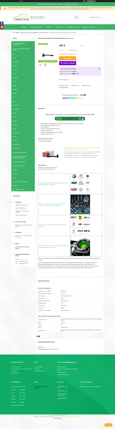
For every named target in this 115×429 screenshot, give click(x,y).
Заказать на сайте (71, 4)
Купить (69, 58)
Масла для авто (15, 373)
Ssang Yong (16, 132)
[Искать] (76, 17)
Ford (14, 73)
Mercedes (15, 105)
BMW (14, 58)
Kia (13, 97)
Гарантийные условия (63, 374)
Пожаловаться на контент (60, 416)
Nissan (15, 113)
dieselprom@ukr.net (24, 259)
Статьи (15, 173)
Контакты (59, 27)
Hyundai (15, 89)
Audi (14, 54)
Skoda (14, 129)
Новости (15, 169)
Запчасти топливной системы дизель (21, 49)
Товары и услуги (36, 27)
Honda (14, 85)
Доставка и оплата (73, 27)
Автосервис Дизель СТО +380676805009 (19, 44)
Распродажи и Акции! (19, 162)
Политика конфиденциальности (74, 416)
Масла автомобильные (19, 152)
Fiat (14, 69)
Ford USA (15, 77)
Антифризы (16, 148)
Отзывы (15, 185)
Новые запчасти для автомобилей (29, 32)
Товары (17, 32)
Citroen (15, 65)
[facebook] (37, 336)
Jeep (14, 81)
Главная (24, 27)
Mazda (15, 101)
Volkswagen (16, 144)
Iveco (14, 93)
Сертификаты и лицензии (20, 181)
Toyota (15, 140)
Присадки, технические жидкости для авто (19, 157)
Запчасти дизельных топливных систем (21, 369)
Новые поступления (18, 165)
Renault (15, 125)
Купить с (66, 63)
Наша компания (38, 366)
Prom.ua (64, 415)
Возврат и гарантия (88, 27)
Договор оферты (62, 366)
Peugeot (15, 121)
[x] (39, 336)
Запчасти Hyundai (43, 32)
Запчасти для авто (16, 366)
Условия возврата (62, 372)
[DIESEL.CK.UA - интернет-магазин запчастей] (21, 20)
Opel (14, 117)
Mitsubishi (16, 109)
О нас (48, 27)
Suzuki (15, 136)
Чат (110, 425)
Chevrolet (16, 62)
